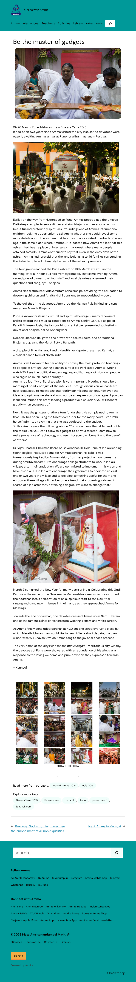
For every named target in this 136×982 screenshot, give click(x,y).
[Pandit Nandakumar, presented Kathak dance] (109, 739)
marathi (69, 800)
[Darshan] (109, 723)
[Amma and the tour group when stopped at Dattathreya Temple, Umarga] (26, 690)
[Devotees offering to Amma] (81, 739)
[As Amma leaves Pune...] (109, 756)
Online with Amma (36, 10)
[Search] (116, 852)
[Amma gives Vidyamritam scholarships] (109, 706)
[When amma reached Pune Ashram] (109, 690)
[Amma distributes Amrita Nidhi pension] (81, 706)
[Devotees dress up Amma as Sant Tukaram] (81, 756)
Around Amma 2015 (64, 785)
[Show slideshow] (68, 766)
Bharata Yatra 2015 (27, 800)
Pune (83, 800)
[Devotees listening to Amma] (54, 723)
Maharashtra (51, 800)
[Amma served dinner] (54, 706)
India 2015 (88, 785)
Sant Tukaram (24, 806)
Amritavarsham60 (35, 462)
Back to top (117, 973)
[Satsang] (26, 723)
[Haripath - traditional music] (81, 723)
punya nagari (99, 800)
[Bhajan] (54, 739)
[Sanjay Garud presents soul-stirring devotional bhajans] (26, 756)
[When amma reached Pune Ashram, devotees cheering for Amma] (26, 706)
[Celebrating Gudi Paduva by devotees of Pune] (54, 756)
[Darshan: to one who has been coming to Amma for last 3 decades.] (26, 739)
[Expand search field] (110, 23)
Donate (18, 955)
